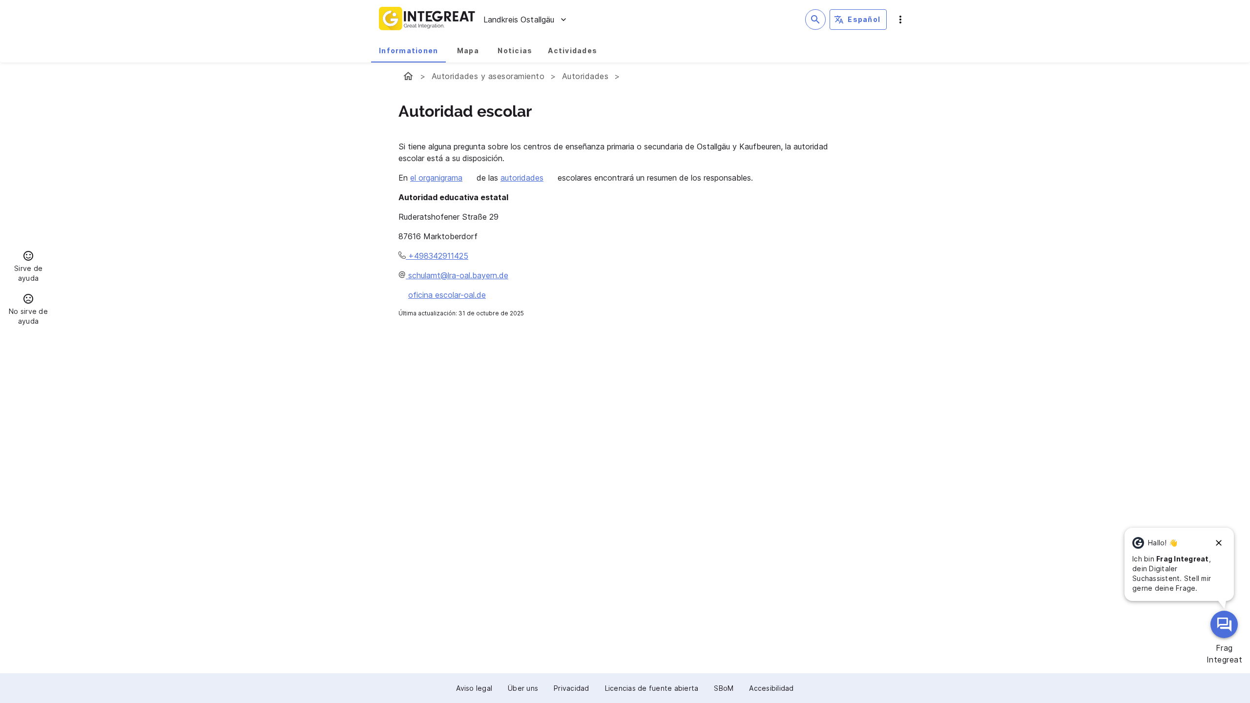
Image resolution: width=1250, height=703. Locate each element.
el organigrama (436, 178)
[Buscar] (815, 19)
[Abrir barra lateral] (900, 19)
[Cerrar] (1218, 543)
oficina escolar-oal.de (447, 295)
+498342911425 (437, 256)
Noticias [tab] (515, 50)
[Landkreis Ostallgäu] (408, 76)
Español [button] (864, 19)
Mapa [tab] (468, 50)
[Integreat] (427, 19)
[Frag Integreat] (1224, 624)
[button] (28, 267)
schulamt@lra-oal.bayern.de (457, 275)
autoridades (521, 178)
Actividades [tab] (572, 50)
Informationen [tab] (408, 50)
